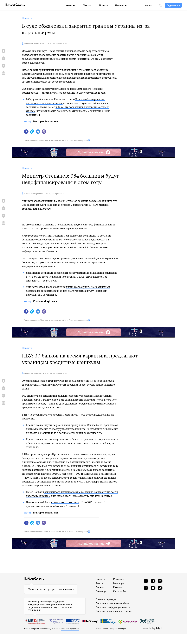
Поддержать (173, 5)
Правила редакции (106, 599)
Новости (70, 5)
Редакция (118, 579)
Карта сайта (119, 591)
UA (146, 6)
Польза (103, 5)
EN (150, 6)
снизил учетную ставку (65, 502)
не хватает (55, 277)
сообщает (106, 59)
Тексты (87, 5)
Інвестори (118, 583)
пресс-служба (87, 385)
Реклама (118, 587)
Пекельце (121, 5)
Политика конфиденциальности (113, 607)
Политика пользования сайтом (112, 603)
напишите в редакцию (70, 629)
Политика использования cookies (114, 611)
